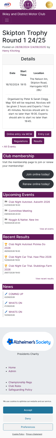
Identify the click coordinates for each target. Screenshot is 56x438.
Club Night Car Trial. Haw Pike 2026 (30, 256)
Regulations (21, 141)
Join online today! (38, 174)
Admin (12, 371)
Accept (28, 410)
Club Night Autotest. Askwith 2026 (29, 201)
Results (38, 141)
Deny (28, 418)
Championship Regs (20, 382)
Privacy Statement (34, 434)
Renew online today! (36, 184)
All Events (9, 146)
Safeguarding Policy (20, 389)
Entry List (43, 134)
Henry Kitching (11, 50)
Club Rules (15, 385)
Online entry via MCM (19, 134)
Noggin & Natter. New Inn (24, 219)
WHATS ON (15, 302)
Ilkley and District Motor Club (23, 14)
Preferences (28, 427)
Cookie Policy (18, 434)
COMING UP (16, 293)
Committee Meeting (20, 210)
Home (12, 367)
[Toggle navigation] (6, 20)
